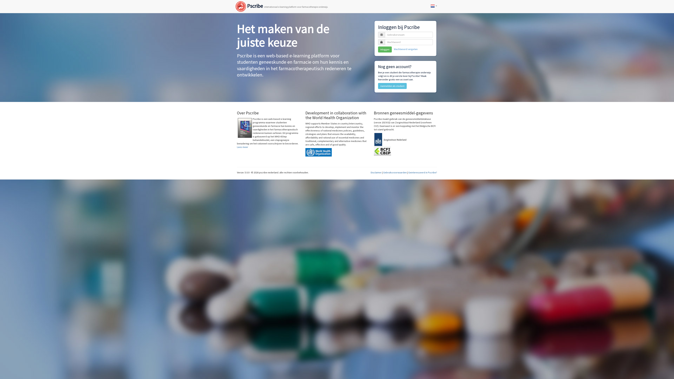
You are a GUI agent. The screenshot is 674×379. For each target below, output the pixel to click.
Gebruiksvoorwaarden (395, 172)
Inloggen (384, 49)
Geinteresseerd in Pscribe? (422, 172)
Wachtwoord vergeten (406, 49)
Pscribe (287, 3)
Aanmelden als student (392, 86)
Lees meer (242, 147)
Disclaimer (376, 172)
